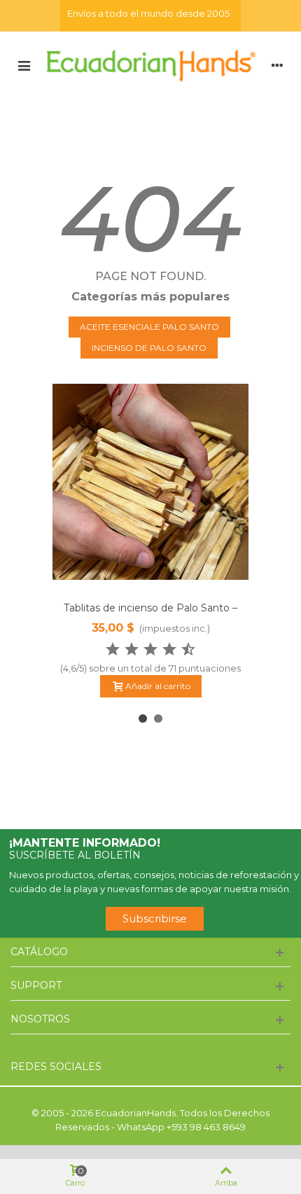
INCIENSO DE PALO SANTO (149, 347)
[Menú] (23, 65)
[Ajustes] (277, 65)
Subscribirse (154, 918)
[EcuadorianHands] (150, 65)
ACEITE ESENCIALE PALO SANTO (149, 326)
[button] (143, 718)
